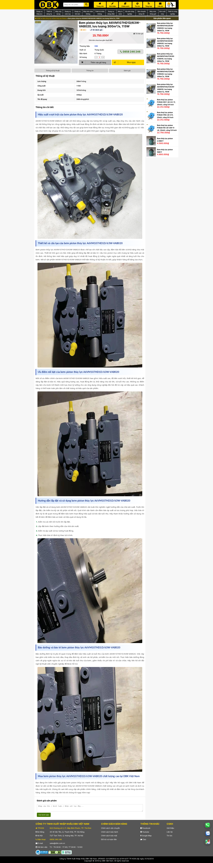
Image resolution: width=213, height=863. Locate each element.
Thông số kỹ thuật (53, 71)
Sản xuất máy (162, 12)
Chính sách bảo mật (109, 836)
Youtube (145, 832)
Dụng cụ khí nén (77, 12)
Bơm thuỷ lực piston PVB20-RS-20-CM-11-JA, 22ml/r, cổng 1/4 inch (167, 127)
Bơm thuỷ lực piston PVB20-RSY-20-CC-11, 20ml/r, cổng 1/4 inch (166, 102)
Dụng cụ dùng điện (111, 12)
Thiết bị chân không (99, 12)
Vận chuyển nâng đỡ (141, 12)
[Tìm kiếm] (86, 4)
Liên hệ (169, 832)
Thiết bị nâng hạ (49, 12)
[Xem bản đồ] (208, 842)
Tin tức (169, 836)
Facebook (146, 828)
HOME (38, 18)
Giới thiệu (170, 828)
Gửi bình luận (43, 815)
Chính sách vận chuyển (110, 828)
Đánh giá (127, 71)
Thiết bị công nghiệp (172, 12)
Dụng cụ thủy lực (39, 12)
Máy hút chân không (88, 12)
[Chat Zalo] (208, 833)
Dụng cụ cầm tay (68, 12)
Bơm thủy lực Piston (59, 18)
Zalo (144, 839)
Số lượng (83, 57)
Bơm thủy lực (47, 18)
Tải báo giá (139, 34)
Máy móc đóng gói (153, 12)
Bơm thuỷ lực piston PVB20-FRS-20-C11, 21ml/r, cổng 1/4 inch (165, 114)
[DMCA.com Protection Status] (54, 852)
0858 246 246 (131, 51)
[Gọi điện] (207, 825)
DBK (96, 46)
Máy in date (120, 12)
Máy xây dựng (58, 12)
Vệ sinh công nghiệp (129, 12)
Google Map (146, 836)
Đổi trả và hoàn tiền (109, 839)
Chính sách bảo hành (109, 832)
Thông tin (90, 71)
